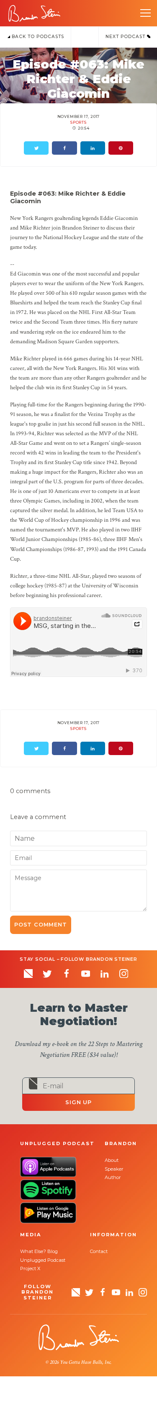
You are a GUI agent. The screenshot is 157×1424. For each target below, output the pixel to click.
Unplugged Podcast (42, 1260)
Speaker (114, 1169)
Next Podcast (126, 36)
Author (113, 1177)
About (111, 1160)
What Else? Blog (39, 1251)
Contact (99, 1251)
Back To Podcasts (37, 36)
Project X (30, 1268)
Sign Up (78, 1102)
